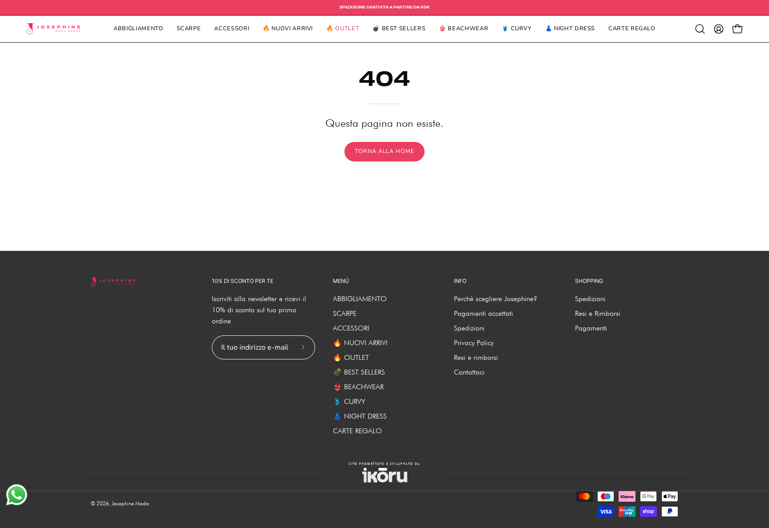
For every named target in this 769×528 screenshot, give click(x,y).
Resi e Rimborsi (597, 313)
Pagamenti (591, 328)
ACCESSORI (351, 328)
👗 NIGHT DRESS (360, 416)
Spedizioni (469, 328)
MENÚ (341, 281)
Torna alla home (384, 151)
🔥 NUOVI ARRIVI (360, 343)
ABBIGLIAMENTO (360, 298)
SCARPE (344, 313)
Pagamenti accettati (483, 313)
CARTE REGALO (357, 431)
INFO (460, 281)
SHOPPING (589, 281)
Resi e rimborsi (476, 357)
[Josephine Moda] (53, 29)
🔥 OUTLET (351, 357)
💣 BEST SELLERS (359, 372)
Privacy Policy (474, 343)
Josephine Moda (130, 503)
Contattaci (469, 372)
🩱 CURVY (349, 401)
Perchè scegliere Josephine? (495, 298)
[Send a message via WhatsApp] (16, 495)
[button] (700, 29)
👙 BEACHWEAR (358, 387)
